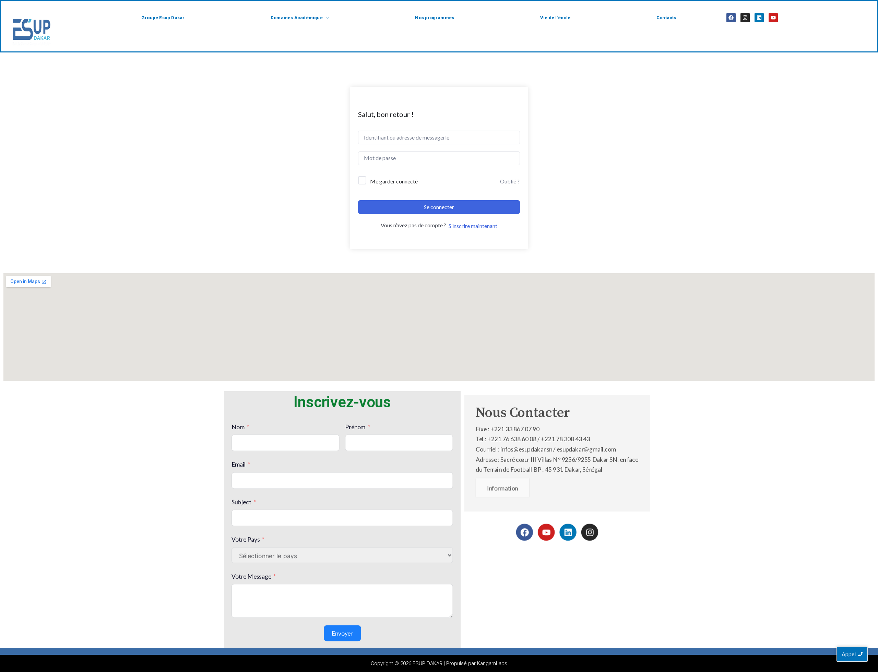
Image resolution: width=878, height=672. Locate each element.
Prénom (355, 427)
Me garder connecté (394, 181)
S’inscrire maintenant (473, 226)
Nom (238, 427)
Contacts (666, 17)
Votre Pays (246, 539)
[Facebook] (731, 17)
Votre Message (251, 576)
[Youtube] (773, 17)
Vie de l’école (555, 17)
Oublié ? (510, 181)
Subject (241, 502)
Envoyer (342, 633)
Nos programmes (434, 17)
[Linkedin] (759, 17)
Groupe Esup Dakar (163, 17)
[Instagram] (745, 17)
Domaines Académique (297, 17)
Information (502, 488)
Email (239, 464)
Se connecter (439, 207)
